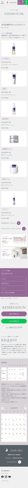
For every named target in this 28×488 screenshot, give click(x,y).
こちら (7, 402)
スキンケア (4, 288)
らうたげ (3, 279)
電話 (19, 3)
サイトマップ (4, 473)
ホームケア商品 (8, 298)
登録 (26, 3)
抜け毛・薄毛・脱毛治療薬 (7, 292)
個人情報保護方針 (5, 471)
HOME (2, 298)
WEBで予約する (14, 314)
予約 (23, 3)
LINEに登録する (14, 321)
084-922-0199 (15, 327)
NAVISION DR (4, 283)
